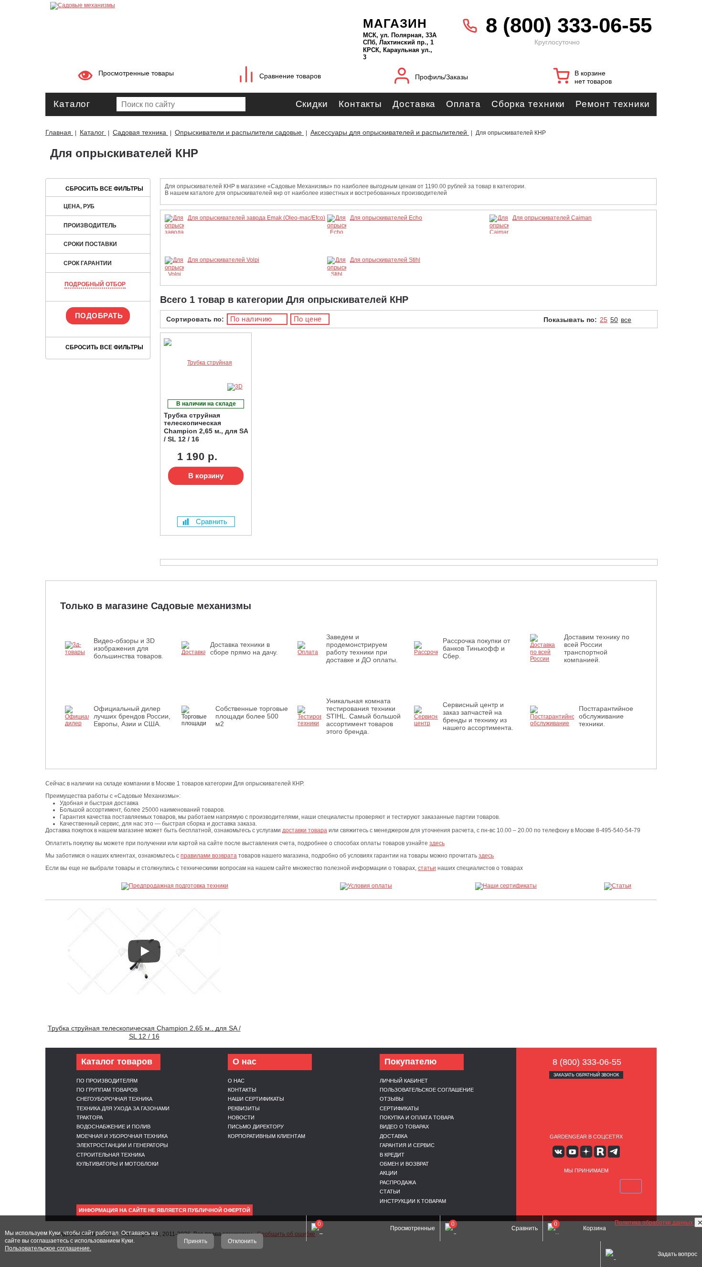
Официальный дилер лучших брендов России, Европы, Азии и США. (132, 716)
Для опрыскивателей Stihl (385, 260)
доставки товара (304, 830)
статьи (427, 868)
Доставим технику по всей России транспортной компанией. (596, 648)
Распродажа (398, 1182)
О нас (236, 1081)
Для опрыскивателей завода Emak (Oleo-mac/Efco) (256, 218)
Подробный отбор (95, 284)
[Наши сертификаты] (506, 886)
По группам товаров (107, 1090)
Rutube (600, 1152)
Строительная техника (110, 1155)
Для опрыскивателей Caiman (552, 218)
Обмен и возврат (404, 1164)
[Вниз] (659, 67)
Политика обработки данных (654, 1222)
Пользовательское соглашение (427, 1090)
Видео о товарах (404, 1126)
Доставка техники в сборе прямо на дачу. (244, 648)
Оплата (463, 104)
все (626, 319)
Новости (241, 1117)
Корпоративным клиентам (266, 1136)
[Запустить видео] (144, 951)
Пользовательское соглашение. (48, 1248)
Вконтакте (558, 1152)
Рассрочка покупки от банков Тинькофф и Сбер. (476, 648)
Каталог (71, 104)
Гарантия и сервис (407, 1145)
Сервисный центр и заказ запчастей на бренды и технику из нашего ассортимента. (478, 716)
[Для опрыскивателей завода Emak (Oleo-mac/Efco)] (174, 252)
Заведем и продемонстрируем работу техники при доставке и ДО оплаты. (362, 648)
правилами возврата (209, 855)
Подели (596, 1186)
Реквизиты (244, 1108)
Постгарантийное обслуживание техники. (606, 716)
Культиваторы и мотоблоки (117, 1164)
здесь (437, 843)
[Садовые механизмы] (185, 5)
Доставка (414, 104)
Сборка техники (528, 104)
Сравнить (211, 521)
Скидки (312, 104)
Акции (388, 1173)
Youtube (572, 1152)
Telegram (614, 1152)
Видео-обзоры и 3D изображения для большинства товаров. (128, 648)
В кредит (392, 1155)
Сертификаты (399, 1108)
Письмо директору (256, 1126)
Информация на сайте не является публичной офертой (164, 1210)
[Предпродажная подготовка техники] (175, 886)
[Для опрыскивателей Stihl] (336, 274)
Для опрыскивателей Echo (386, 218)
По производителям (107, 1081)
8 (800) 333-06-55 (569, 25)
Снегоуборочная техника (114, 1099)
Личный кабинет (404, 1081)
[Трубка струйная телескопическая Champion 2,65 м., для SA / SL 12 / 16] (206, 362)
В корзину (205, 476)
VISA (541, 1186)
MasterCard (563, 1186)
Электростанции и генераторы (122, 1145)
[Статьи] (618, 886)
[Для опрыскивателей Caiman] (499, 232)
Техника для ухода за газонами (123, 1108)
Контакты (360, 104)
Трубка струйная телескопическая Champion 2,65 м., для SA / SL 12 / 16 (144, 1032)
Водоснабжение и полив (113, 1126)
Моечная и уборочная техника (122, 1136)
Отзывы (392, 1099)
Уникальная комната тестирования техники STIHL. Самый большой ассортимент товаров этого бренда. (363, 716)
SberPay (631, 1186)
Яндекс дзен (586, 1152)
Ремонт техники (612, 104)
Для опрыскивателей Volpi (223, 260)
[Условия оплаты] (366, 886)
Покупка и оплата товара (417, 1117)
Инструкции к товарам (413, 1201)
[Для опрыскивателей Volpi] (174, 274)
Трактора (89, 1117)
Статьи (390, 1191)
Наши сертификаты (256, 1099)
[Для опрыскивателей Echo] (336, 232)
